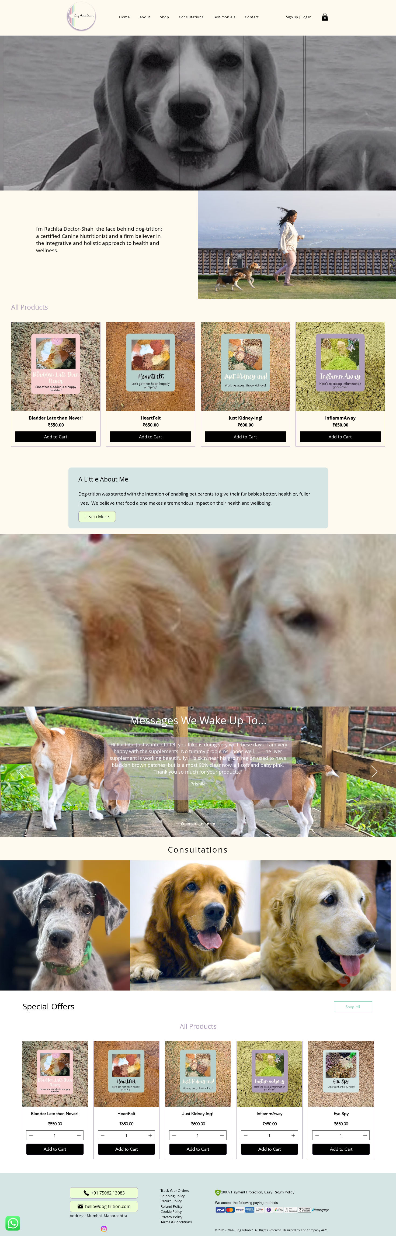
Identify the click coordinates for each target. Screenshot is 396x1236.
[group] (198, 384)
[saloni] (202, 824)
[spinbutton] (55, 1137)
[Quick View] (55, 366)
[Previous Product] (3, 384)
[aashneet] (194, 823)
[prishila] (182, 824)
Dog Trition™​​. (245, 1232)
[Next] (374, 772)
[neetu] (208, 824)
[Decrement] (30, 1137)
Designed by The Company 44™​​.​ (305, 1232)
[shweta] (188, 824)
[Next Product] (393, 384)
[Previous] (22, 772)
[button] (325, 17)
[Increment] (79, 1137)
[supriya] (214, 824)
